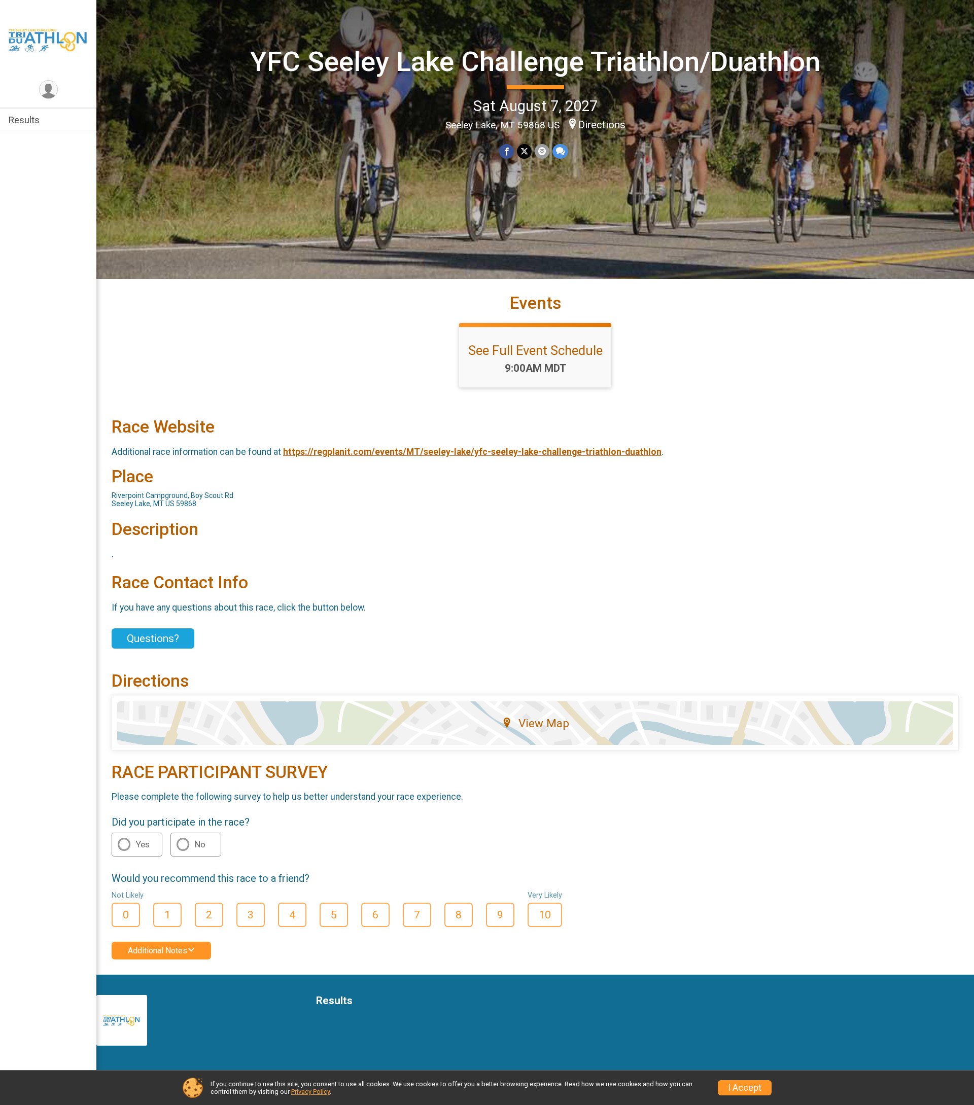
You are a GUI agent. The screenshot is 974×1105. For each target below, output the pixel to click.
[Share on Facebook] (506, 151)
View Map (543, 723)
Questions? (153, 638)
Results (24, 120)
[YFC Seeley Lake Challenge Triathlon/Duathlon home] (48, 39)
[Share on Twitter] (524, 151)
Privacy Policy (310, 1091)
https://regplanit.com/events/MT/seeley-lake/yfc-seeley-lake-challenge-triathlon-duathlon (472, 452)
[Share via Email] (542, 151)
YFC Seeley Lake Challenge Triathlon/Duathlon (535, 62)
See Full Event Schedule (535, 350)
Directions (601, 125)
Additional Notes (157, 950)
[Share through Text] (560, 151)
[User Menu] (48, 89)
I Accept (744, 1088)
